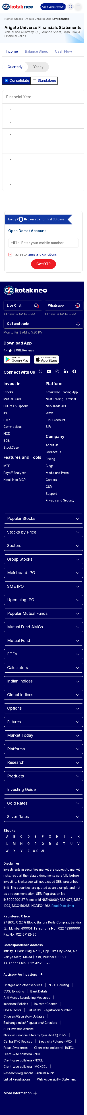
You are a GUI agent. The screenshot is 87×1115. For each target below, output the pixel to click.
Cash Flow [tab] (63, 51)
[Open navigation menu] (78, 6)
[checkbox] (10, 254)
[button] (53, 6)
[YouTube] (49, 371)
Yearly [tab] (38, 67)
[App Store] (46, 359)
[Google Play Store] (17, 359)
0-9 (35, 851)
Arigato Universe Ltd (37, 18)
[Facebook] (74, 371)
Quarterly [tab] (15, 67)
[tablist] (43, 51)
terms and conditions (42, 254)
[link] (23, 305)
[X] (40, 371)
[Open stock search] (70, 6)
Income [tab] (12, 51)
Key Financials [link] (60, 18)
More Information (18, 1093)
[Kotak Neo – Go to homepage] (17, 6)
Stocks (18, 18)
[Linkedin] (66, 371)
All (42, 851)
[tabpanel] (43, 129)
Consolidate (19, 80)
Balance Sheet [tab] (36, 51)
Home (8, 18)
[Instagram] (57, 371)
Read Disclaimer (63, 906)
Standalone (47, 80)
